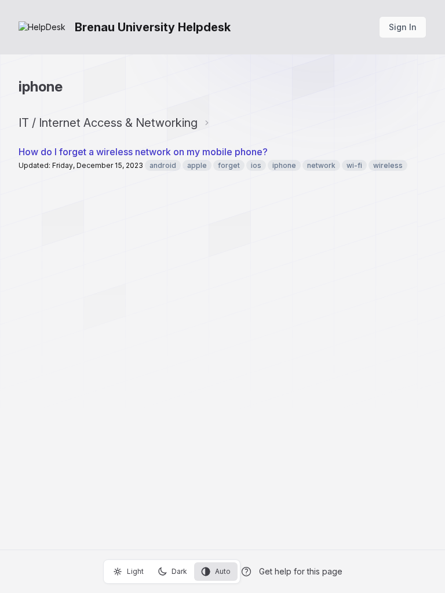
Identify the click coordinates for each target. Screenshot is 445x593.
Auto (223, 571)
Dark (179, 571)
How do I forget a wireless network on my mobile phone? (143, 152)
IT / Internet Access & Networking (108, 123)
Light (135, 571)
